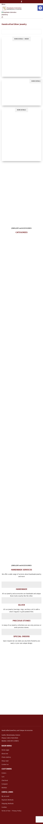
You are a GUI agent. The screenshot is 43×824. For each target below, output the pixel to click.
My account (5, 796)
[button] (40, 8)
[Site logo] (12, 8)
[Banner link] (21, 57)
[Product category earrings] (21, 375)
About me (5, 754)
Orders (4, 773)
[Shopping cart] (2, 17)
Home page (5, 750)
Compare (5, 784)
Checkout (5, 780)
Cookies (4, 807)
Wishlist (4, 788)
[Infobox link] (21, 589)
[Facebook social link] (21, 1)
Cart (3, 777)
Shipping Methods (8, 803)
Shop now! (5, 761)
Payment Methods (7, 800)
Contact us (5, 764)
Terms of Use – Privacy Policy (11, 811)
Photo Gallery (6, 757)
